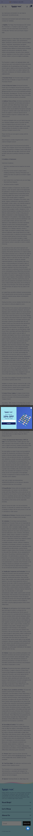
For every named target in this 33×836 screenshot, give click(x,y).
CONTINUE (9, 423)
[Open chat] (28, 828)
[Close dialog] (31, 408)
